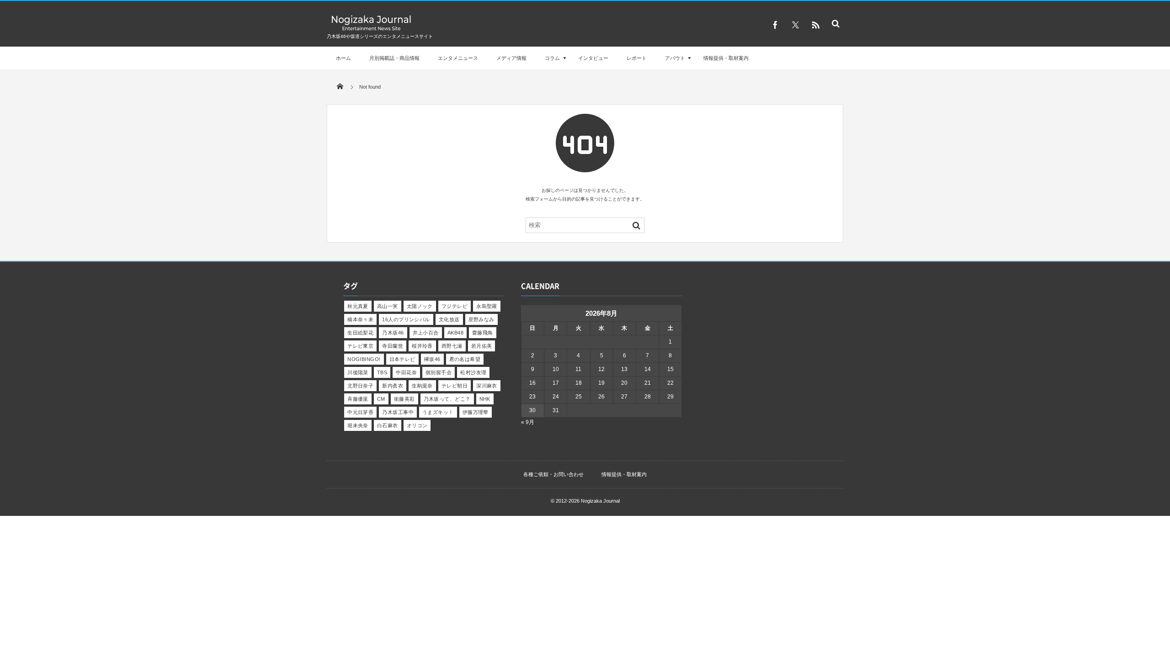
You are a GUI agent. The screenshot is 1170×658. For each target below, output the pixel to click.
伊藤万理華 (476, 412)
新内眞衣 (392, 385)
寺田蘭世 (392, 346)
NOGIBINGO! (363, 359)
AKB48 (455, 332)
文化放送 (449, 319)
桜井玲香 (422, 346)
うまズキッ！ (438, 412)
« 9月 (527, 422)
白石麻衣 (387, 425)
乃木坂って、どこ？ (447, 399)
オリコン (417, 425)
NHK (484, 399)
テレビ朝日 (454, 385)
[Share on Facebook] (775, 25)
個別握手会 (438, 372)
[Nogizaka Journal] (371, 30)
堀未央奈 (357, 425)
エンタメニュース (458, 58)
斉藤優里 (357, 399)
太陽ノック (420, 306)
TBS (382, 372)
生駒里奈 (422, 385)
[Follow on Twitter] (795, 25)
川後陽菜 (357, 372)
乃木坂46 (393, 332)
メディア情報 (511, 58)
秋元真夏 (357, 306)
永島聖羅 (486, 306)
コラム (552, 58)
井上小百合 (426, 332)
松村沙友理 (473, 372)
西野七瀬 (452, 346)
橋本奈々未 (360, 319)
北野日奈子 (360, 385)
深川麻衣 (486, 385)
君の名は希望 (465, 359)
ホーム (343, 58)
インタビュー (593, 58)
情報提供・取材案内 (726, 58)
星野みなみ (481, 319)
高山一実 (387, 306)
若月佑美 (481, 346)
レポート (637, 58)
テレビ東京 (360, 346)
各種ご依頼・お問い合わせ (553, 474)
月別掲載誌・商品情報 (394, 58)
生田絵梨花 (360, 332)
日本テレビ (402, 359)
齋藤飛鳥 (482, 332)
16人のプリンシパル (406, 319)
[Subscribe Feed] (815, 25)
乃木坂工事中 (398, 412)
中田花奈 (406, 372)
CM (381, 399)
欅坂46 (432, 359)
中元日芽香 (360, 412)
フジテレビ (454, 306)
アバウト (675, 58)
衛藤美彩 (404, 399)
